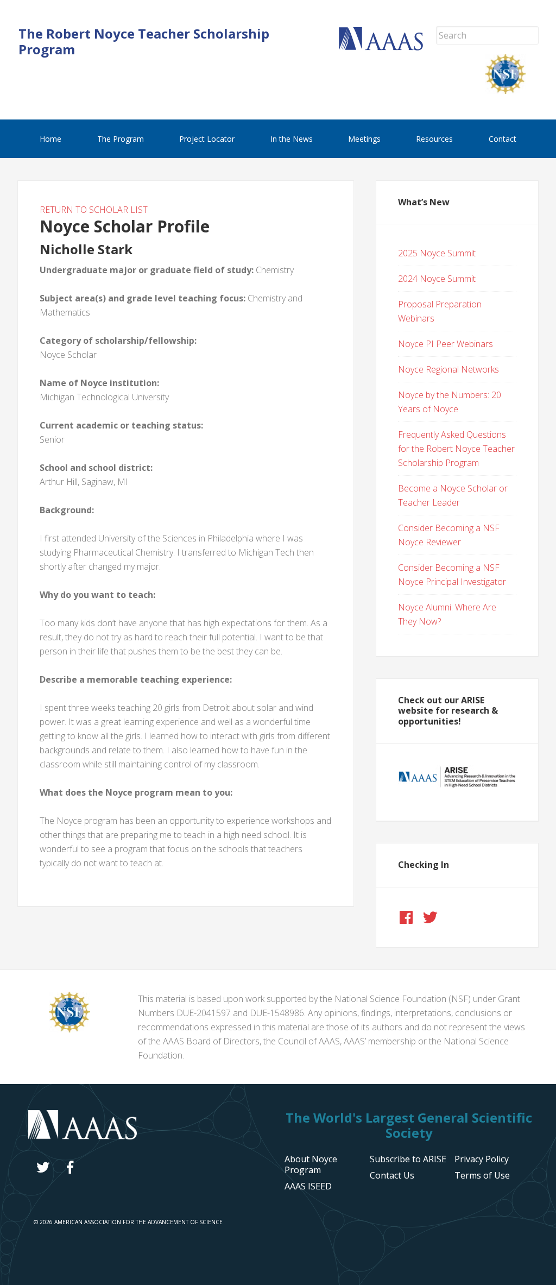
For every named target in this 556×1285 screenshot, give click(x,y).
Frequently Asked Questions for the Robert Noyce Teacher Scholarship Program (456, 449)
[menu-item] (481, 1159)
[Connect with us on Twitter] (430, 917)
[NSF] (69, 1029)
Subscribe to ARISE (408, 1159)
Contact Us (392, 1175)
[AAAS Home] (387, 47)
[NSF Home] (512, 91)
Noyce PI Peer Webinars (445, 344)
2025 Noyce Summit (437, 253)
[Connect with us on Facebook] (406, 917)
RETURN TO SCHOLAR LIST (94, 210)
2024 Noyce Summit (437, 279)
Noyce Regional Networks (448, 369)
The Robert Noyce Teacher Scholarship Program (143, 41)
